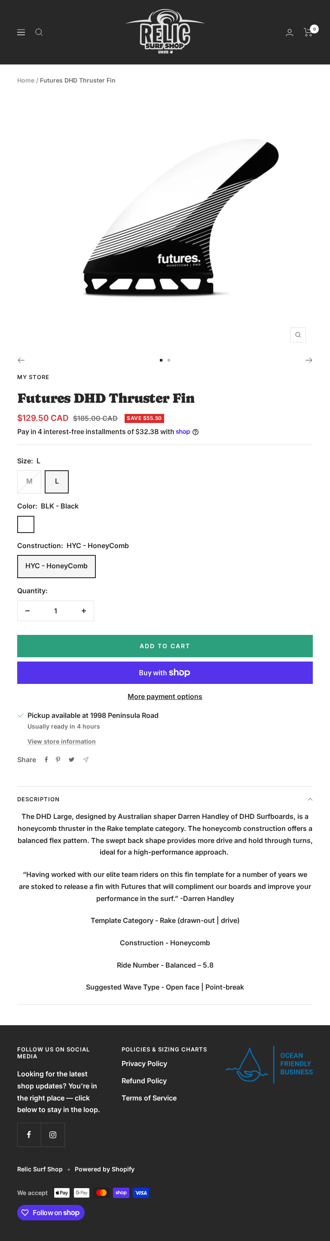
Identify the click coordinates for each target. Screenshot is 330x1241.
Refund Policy (144, 1080)
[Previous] (20, 360)
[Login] (289, 32)
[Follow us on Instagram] (52, 1134)
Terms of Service (149, 1098)
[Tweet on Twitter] (71, 760)
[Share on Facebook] (46, 760)
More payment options (165, 696)
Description (38, 799)
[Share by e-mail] (86, 760)
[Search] (39, 32)
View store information (62, 741)
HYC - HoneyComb (56, 565)
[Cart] (308, 32)
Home (25, 80)
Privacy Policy (144, 1063)
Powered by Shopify (104, 1169)
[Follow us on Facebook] (29, 1134)
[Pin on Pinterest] (58, 760)
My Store (33, 377)
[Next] (309, 360)
